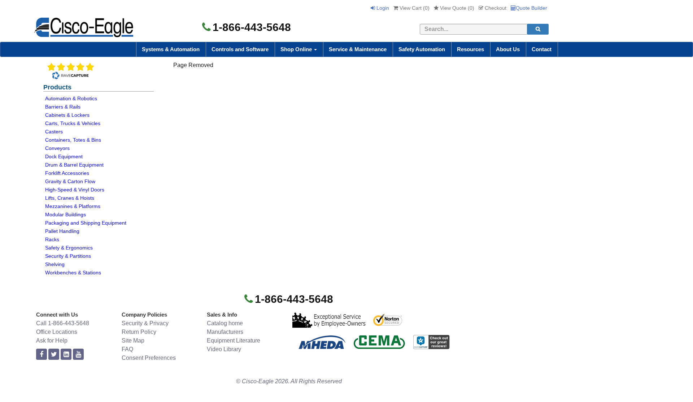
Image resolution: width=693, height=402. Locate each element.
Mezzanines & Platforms (72, 206)
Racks (52, 239)
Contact (542, 49)
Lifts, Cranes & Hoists (69, 198)
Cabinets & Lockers (67, 115)
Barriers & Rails (62, 107)
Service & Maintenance (358, 49)
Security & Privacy (145, 323)
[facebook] (41, 355)
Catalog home (225, 323)
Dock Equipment (64, 156)
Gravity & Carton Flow (70, 181)
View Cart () (414, 8)
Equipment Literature (233, 340)
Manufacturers (225, 332)
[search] (538, 29)
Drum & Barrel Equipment (74, 165)
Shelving (55, 264)
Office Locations (56, 332)
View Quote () (456, 8)
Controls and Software (240, 49)
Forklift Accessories (67, 173)
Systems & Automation (171, 49)
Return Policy (139, 332)
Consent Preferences (149, 358)
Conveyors (57, 148)
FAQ (127, 349)
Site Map (133, 340)
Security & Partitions (68, 256)
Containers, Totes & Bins (73, 140)
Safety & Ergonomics (69, 248)
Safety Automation (421, 49)
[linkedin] (66, 355)
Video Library (224, 349)
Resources (470, 49)
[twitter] (53, 355)
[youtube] (78, 355)
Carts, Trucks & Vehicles (72, 123)
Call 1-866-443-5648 (62, 323)
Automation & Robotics (71, 98)
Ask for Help (51, 340)
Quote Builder (531, 8)
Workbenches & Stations (73, 272)
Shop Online (296, 49)
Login (382, 8)
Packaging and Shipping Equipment (85, 223)
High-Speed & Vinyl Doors (74, 190)
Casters (54, 131)
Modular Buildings (65, 214)
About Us (508, 49)
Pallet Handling (62, 231)
